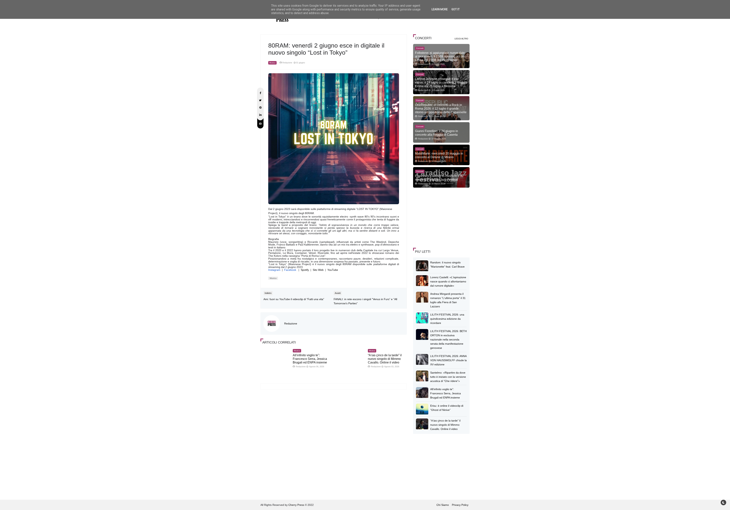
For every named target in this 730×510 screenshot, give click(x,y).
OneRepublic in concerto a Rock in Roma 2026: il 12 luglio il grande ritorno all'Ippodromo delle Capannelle (441, 108)
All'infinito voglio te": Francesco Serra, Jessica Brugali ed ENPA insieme (310, 359)
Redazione (290, 323)
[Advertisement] (441, 217)
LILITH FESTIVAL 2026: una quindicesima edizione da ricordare (447, 318)
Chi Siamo (442, 504)
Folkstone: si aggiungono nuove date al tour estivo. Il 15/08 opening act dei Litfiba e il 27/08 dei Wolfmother (440, 56)
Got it (455, 9)
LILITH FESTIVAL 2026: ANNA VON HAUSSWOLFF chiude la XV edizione (448, 360)
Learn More (440, 9)
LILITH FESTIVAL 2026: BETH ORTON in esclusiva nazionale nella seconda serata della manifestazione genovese (448, 339)
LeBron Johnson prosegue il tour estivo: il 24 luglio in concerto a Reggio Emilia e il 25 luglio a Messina (441, 82)
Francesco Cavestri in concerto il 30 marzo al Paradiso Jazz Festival (439, 177)
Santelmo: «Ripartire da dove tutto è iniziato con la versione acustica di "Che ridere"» (448, 376)
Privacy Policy (460, 504)
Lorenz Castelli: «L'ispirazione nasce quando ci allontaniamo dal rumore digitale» (448, 281)
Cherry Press (296, 504)
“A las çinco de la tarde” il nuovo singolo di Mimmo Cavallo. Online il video (385, 359)
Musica (272, 63)
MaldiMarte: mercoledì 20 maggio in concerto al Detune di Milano (439, 155)
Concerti (419, 48)
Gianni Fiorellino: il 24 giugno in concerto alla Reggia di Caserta (436, 132)
